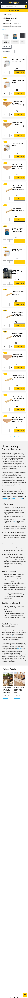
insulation (5, 498)
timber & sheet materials (18, 635)
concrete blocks (17, 508)
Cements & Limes (15, 41)
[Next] (24, 682)
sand (15, 521)
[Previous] (5, 682)
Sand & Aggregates (6, 42)
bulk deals (19, 648)
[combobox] (13, 6)
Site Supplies (23, 41)
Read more (4, 29)
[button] (1, 2)
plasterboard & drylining (17, 498)
